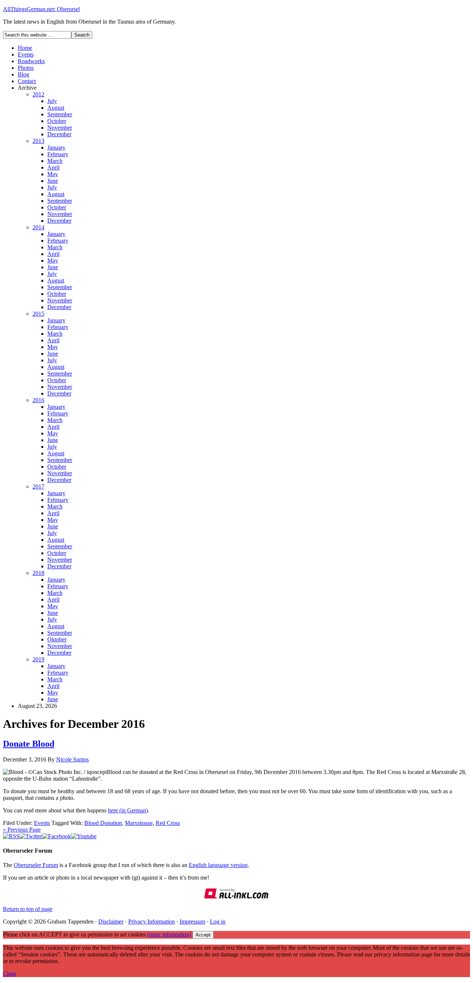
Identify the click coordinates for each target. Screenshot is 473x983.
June (52, 181)
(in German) (133, 810)
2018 (38, 573)
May (52, 174)
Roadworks (31, 61)
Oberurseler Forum (36, 865)
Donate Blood (28, 744)
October (56, 121)
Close (9, 973)
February (57, 154)
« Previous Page (22, 829)
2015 (38, 314)
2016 (38, 400)
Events (26, 54)
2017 (38, 486)
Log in (217, 921)
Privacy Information (151, 921)
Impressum (192, 921)
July (52, 101)
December (59, 134)
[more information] (169, 934)
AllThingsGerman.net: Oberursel (41, 9)
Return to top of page (27, 909)
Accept (203, 935)
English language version (218, 865)
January (56, 147)
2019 (38, 659)
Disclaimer (110, 921)
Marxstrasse (139, 823)
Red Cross (168, 823)
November (59, 127)
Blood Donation (103, 823)
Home (25, 48)
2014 (38, 227)
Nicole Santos (72, 759)
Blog (23, 74)
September (59, 114)
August (55, 108)
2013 (38, 141)
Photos (26, 68)
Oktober (57, 639)
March (54, 161)
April (53, 167)
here (113, 810)
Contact (27, 81)
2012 (38, 94)
